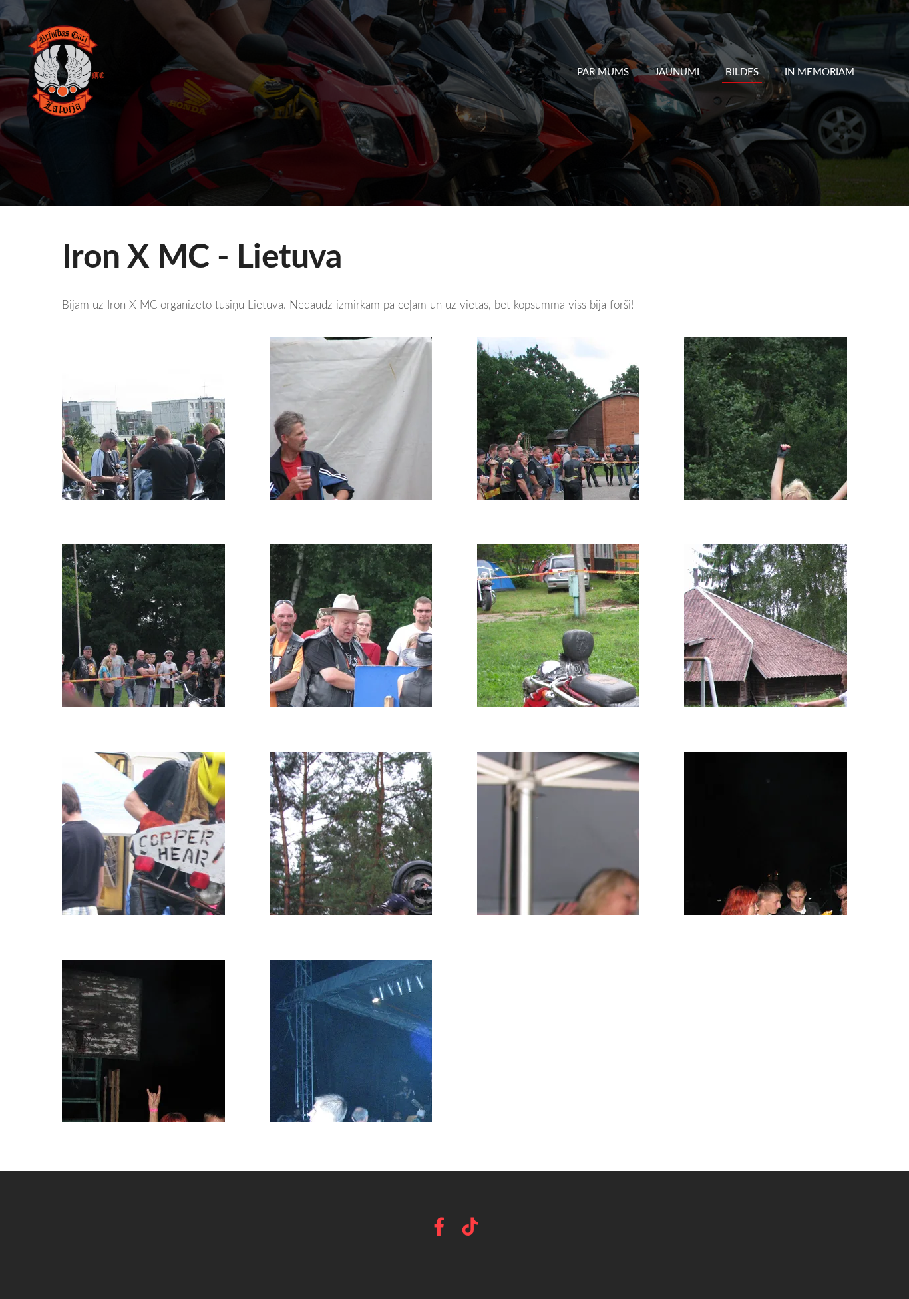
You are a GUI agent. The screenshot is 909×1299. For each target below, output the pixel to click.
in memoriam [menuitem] (819, 71)
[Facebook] (439, 1226)
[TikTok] (470, 1226)
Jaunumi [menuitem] (677, 71)
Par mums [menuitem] (603, 71)
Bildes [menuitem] (742, 71)
